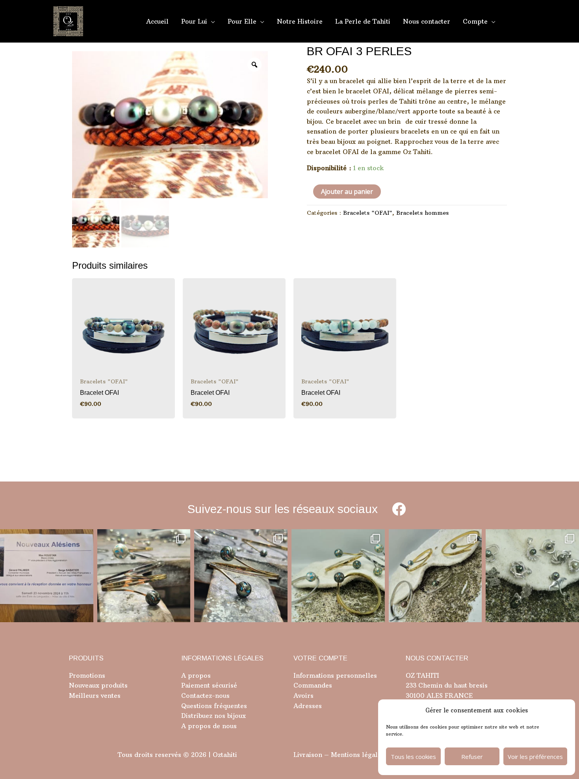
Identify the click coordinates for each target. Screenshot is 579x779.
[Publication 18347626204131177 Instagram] (144, 576)
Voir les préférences (535, 756)
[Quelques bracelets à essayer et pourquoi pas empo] (435, 576)
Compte (475, 21)
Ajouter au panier (347, 191)
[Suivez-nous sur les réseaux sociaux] (399, 509)
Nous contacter (426, 21)
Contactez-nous (205, 695)
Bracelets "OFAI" (367, 212)
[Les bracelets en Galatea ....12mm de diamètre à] (338, 576)
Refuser (472, 756)
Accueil (157, 21)
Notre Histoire (300, 21)
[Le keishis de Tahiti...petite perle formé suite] (532, 576)
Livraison (307, 755)
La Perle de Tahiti (362, 21)
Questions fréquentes (214, 706)
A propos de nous (209, 726)
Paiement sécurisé (209, 685)
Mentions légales (357, 755)
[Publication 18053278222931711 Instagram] (241, 576)
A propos (196, 675)
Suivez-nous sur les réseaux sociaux (282, 508)
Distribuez (196, 716)
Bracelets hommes (422, 212)
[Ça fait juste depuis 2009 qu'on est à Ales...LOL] (46, 576)
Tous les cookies (413, 756)
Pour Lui (194, 21)
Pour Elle (242, 21)
